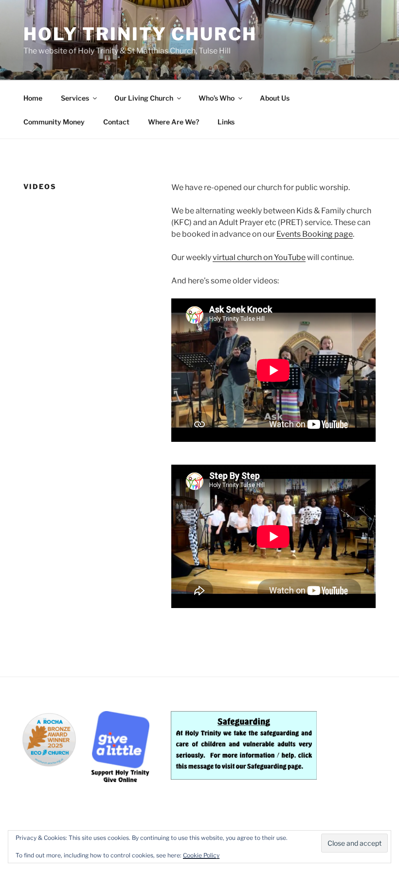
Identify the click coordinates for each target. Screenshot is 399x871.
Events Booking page (314, 234)
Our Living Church (143, 98)
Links (226, 122)
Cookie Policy (201, 855)
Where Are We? (173, 122)
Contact (116, 122)
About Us (275, 98)
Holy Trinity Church (140, 34)
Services (75, 98)
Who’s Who (217, 98)
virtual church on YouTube (259, 257)
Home (32, 98)
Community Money (54, 122)
